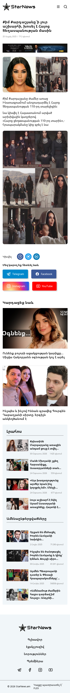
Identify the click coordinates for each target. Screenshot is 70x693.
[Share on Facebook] (20, 256)
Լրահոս (14, 431)
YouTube (47, 286)
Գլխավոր (35, 639)
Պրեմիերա (35, 661)
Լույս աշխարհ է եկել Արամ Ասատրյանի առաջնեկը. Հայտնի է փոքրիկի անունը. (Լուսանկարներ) (44, 503)
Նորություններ (35, 654)
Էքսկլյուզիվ (35, 647)
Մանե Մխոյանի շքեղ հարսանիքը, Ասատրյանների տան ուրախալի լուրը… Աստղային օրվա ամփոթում (44, 464)
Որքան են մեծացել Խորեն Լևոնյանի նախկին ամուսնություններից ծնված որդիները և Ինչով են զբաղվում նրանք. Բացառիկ (43, 535)
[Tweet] (28, 256)
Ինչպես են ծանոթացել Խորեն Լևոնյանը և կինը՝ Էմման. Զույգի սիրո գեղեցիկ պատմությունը (46, 555)
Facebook (46, 274)
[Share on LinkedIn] (36, 256)
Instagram (18, 286)
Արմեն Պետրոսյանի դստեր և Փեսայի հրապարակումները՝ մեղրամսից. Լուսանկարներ (43, 574)
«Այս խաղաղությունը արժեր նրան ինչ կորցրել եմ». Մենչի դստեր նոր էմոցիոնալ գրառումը (45, 483)
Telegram (18, 274)
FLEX (36, 688)
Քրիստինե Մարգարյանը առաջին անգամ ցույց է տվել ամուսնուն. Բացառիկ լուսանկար (45, 444)
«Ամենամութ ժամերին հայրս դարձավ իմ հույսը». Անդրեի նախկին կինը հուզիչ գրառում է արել (45, 594)
